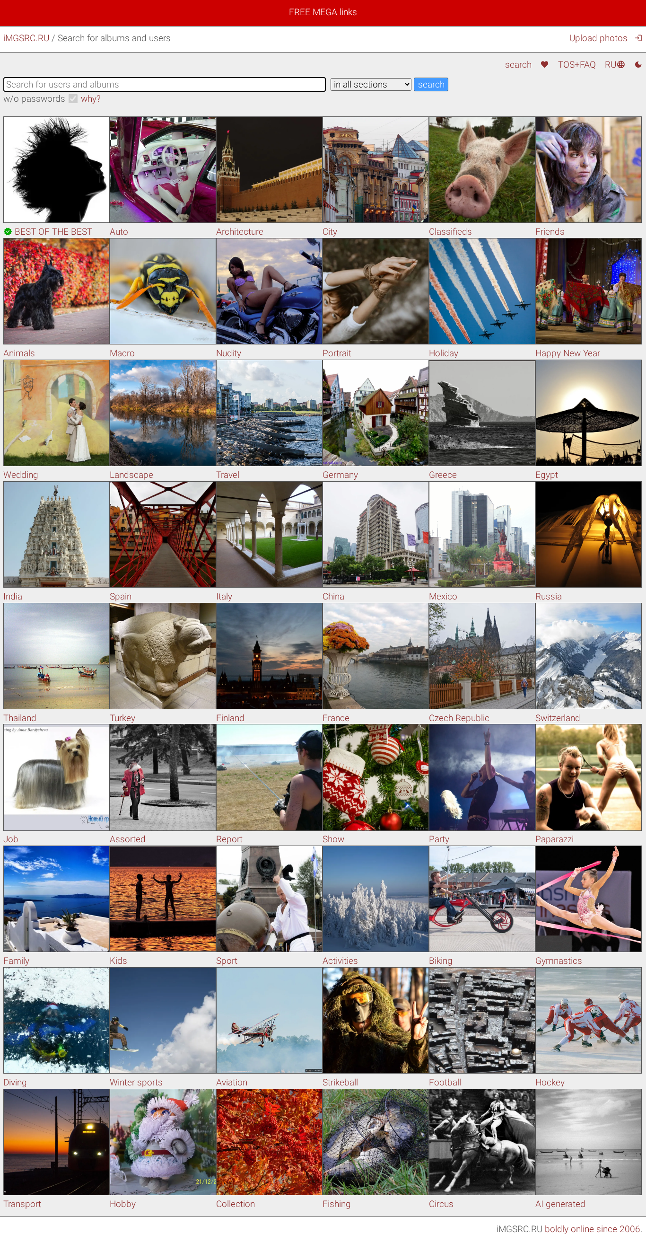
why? (91, 98)
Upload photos (598, 38)
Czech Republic (459, 718)
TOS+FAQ (577, 64)
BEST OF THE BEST (47, 231)
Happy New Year (567, 353)
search (518, 64)
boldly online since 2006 (592, 1229)
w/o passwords (34, 98)
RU (615, 64)
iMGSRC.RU (26, 38)
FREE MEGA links (323, 12)
